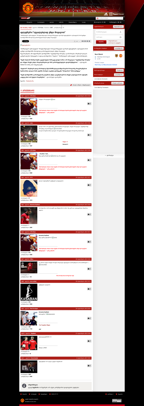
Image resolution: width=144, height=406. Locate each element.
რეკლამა (120, 394)
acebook (120, 70)
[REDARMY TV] (25, 17)
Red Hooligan (34, 308)
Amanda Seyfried (35, 204)
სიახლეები (33, 394)
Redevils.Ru (30, 81)
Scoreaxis (104, 79)
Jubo (31, 123)
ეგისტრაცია (118, 26)
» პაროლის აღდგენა (114, 43)
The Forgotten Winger (44, 325)
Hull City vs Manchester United (106, 65)
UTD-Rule (40, 27)
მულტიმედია (44, 394)
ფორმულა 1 (111, 394)
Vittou (31, 259)
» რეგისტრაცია (112, 41)
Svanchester (34, 358)
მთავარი (24, 394)
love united (33, 281)
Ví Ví (31, 177)
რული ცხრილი (117, 83)
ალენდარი (119, 48)
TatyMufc (33, 333)
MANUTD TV (54, 394)
